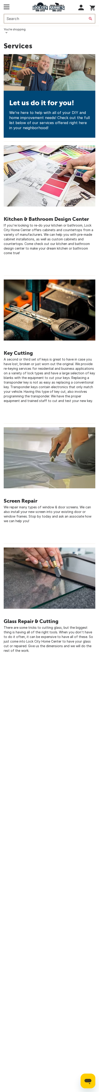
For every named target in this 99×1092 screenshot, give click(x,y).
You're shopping (15, 29)
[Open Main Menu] (6, 7)
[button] (81, 7)
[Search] (90, 19)
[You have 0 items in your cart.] (92, 7)
